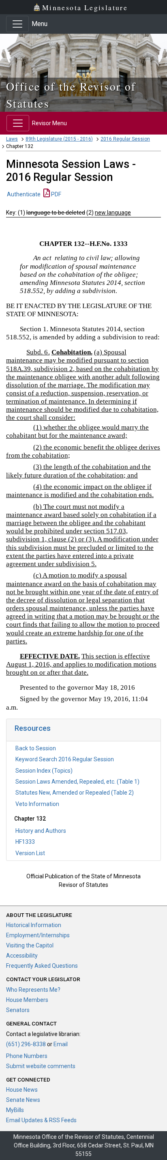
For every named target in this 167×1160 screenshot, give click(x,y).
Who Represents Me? (33, 989)
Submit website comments (40, 1066)
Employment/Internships (38, 935)
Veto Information (37, 804)
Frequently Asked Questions (42, 965)
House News (22, 1089)
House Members (27, 1000)
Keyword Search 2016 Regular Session (64, 759)
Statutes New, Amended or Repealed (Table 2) (74, 792)
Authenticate (24, 194)
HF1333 (25, 842)
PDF (55, 194)
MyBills (15, 1110)
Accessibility (22, 955)
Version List (30, 853)
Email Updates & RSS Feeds (41, 1120)
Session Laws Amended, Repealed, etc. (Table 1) (77, 781)
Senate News (23, 1100)
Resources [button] (33, 728)
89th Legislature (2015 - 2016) (59, 139)
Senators (18, 1010)
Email (61, 1044)
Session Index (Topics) (44, 770)
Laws (12, 139)
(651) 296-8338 (26, 1044)
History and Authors (40, 831)
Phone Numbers (26, 1056)
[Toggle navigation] (17, 24)
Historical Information (33, 925)
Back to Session (35, 748)
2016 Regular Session (125, 139)
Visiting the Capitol (30, 945)
